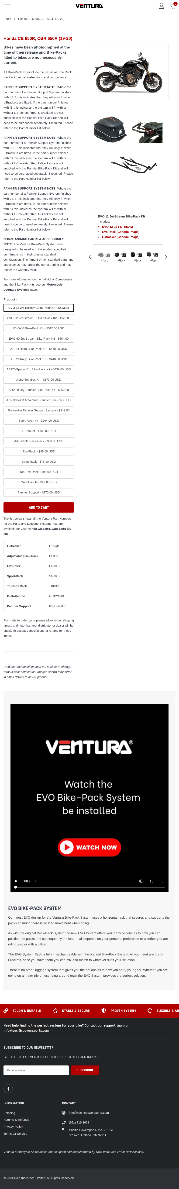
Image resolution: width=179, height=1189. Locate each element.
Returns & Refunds (16, 1119)
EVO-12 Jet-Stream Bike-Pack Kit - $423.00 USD (38, 309)
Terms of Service (15, 1133)
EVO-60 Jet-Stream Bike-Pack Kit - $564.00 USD (39, 340)
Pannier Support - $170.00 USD (38, 492)
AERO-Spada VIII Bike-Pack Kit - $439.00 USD (39, 369)
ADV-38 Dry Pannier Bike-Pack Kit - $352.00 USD (39, 391)
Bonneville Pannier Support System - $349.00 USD (38, 411)
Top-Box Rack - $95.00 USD (39, 472)
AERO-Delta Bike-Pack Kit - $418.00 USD (38, 349)
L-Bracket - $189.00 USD (39, 431)
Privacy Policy (13, 1126)
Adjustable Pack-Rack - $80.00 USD (38, 441)
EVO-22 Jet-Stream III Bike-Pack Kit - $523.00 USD (38, 319)
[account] (161, 5)
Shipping (9, 1113)
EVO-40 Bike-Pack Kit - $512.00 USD (38, 328)
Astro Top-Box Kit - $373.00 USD (38, 379)
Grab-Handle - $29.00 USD (39, 482)
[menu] (6, 6)
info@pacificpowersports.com (26, 1030)
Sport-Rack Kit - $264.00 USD (38, 420)
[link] (8, 1088)
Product (10, 299)
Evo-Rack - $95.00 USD (39, 451)
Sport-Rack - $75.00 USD (39, 461)
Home (7, 19)
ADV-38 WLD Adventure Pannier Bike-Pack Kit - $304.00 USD (38, 401)
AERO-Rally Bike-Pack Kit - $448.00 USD (38, 359)
